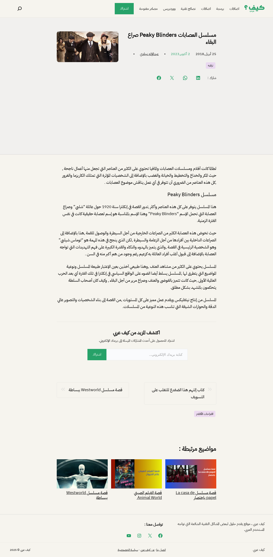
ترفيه (210, 65)
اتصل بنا (161, 550)
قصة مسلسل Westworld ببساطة (95, 390)
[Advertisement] (136, 117)
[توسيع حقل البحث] (20, 9)
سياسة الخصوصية (128, 550)
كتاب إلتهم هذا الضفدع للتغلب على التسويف (178, 393)
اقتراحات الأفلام (204, 414)
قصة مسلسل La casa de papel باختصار (196, 495)
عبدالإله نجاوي (149, 54)
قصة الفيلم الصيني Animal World (148, 495)
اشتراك (124, 8)
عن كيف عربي (147, 550)
